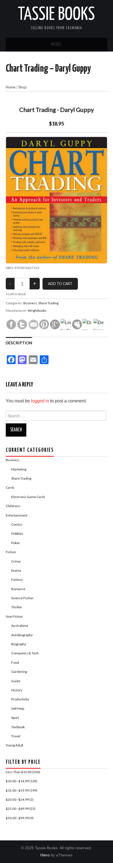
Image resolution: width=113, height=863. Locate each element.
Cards (10, 487)
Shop (22, 87)
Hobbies (17, 533)
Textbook (18, 727)
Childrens (13, 506)
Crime (16, 561)
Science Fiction (22, 598)
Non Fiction (14, 616)
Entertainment (16, 515)
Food (15, 662)
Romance (18, 589)
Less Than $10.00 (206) (23, 772)
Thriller (16, 607)
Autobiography (22, 635)
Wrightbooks (37, 310)
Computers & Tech (25, 653)
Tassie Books (56, 15)
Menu (56, 44)
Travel (15, 736)
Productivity (20, 699)
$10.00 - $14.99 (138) (21, 781)
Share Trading (48, 303)
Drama (16, 570)
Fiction (11, 552)
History (16, 690)
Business (30, 303)
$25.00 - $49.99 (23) (20, 808)
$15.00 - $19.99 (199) (21, 790)
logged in (40, 401)
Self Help (17, 708)
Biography (18, 644)
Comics (16, 524)
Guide (15, 681)
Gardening (19, 672)
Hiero (45, 855)
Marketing (18, 469)
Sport (15, 718)
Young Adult (14, 745)
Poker (15, 543)
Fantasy (17, 579)
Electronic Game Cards (28, 497)
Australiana (19, 625)
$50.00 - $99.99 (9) (19, 818)
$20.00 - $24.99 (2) (19, 799)
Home (10, 87)
